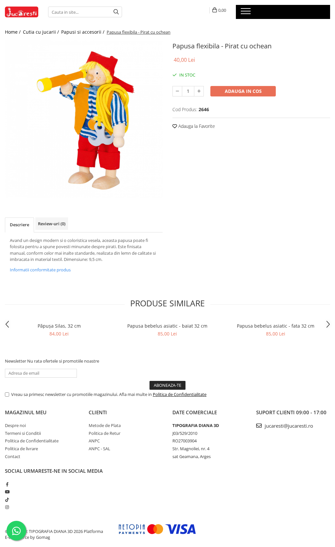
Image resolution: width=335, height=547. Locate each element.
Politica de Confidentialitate (179, 394)
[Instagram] (7, 507)
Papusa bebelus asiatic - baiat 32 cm (167, 326)
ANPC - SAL (99, 449)
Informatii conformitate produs (40, 270)
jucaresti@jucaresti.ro (288, 425)
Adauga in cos (243, 91)
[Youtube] (7, 492)
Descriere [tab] (19, 225)
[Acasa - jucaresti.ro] (21, 12)
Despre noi (15, 425)
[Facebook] (7, 484)
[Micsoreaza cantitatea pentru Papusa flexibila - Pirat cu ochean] (177, 91)
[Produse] (246, 13)
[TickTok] (7, 500)
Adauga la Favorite (196, 126)
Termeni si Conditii (23, 433)
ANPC (94, 441)
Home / (13, 32)
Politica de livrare (21, 449)
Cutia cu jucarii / (41, 32)
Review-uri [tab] (51, 224)
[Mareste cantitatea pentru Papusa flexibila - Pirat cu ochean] (199, 91)
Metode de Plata (105, 425)
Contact (12, 456)
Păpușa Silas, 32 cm (59, 326)
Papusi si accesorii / (83, 32)
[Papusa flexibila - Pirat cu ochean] (84, 119)
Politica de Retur (104, 433)
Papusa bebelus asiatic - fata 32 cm (275, 326)
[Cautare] (116, 12)
